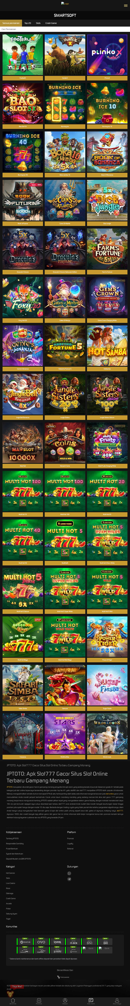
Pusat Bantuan (12, 848)
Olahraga (9, 893)
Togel (8, 919)
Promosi (70, 838)
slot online (110, 794)
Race (8, 888)
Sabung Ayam (11, 913)
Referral (70, 848)
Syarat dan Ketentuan (14, 854)
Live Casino (10, 883)
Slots (8, 878)
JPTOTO (10, 787)
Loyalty (70, 843)
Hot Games (10, 873)
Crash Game (11, 898)
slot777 (120, 811)
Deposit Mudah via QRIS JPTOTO (18, 859)
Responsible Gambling (15, 843)
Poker (8, 908)
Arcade (9, 903)
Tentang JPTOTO (12, 838)
